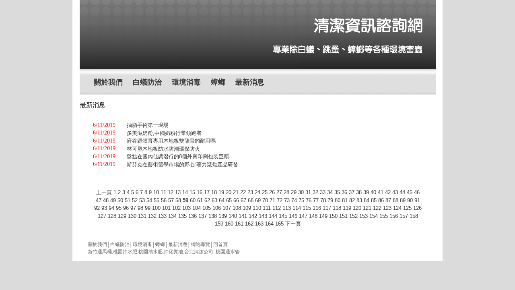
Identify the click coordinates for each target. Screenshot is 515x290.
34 (330, 192)
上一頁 (104, 192)
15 (192, 192)
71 (272, 200)
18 (214, 192)
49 (113, 200)
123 (387, 208)
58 (178, 200)
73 (287, 200)
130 (132, 216)
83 (359, 200)
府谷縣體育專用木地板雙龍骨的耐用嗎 (171, 141)
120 (357, 208)
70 (265, 200)
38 (359, 192)
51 (127, 200)
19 (221, 192)
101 (166, 208)
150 (333, 216)
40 (373, 192)
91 (417, 200)
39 (366, 192)
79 (330, 200)
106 (216, 208)
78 (323, 200)
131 (142, 216)
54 (149, 200)
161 (239, 224)
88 (395, 200)
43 (395, 192)
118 (337, 208)
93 (104, 208)
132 (152, 216)
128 (112, 216)
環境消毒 (186, 82)
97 (133, 208)
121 (367, 208)
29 (294, 192)
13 (178, 192)
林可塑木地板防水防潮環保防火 (163, 149)
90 (410, 200)
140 (233, 216)
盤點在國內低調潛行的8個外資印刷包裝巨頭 (178, 156)
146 (293, 216)
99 (147, 208)
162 (249, 224)
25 (265, 192)
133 (162, 216)
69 (258, 200)
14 (185, 192)
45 (409, 192)
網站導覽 (200, 244)
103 (186, 208)
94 (111, 208)
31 (308, 192)
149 (323, 216)
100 (156, 208)
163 (259, 224)
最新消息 (249, 82)
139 (222, 216)
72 (279, 200)
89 (403, 200)
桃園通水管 (228, 252)
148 (313, 216)
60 (193, 200)
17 (207, 192)
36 (344, 192)
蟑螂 (218, 82)
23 (250, 192)
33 (322, 192)
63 (214, 200)
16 (199, 192)
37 (351, 192)
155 (383, 216)
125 (407, 208)
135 (182, 216)
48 (106, 200)
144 (273, 216)
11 (163, 192)
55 (156, 200)
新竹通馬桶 (100, 252)
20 (228, 192)
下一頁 (293, 224)
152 (353, 216)
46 (417, 192)
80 (337, 200)
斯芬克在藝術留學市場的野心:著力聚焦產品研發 (182, 165)
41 (380, 192)
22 (243, 192)
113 (286, 208)
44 (402, 192)
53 (142, 200)
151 (343, 216)
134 (172, 216)
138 (212, 216)
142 (253, 216)
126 (417, 208)
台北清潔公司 (198, 252)
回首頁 (220, 244)
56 (164, 200)
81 (345, 200)
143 (263, 216)
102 (176, 208)
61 (200, 200)
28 (286, 192)
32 (315, 192)
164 (269, 224)
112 (276, 208)
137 (202, 216)
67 (243, 200)
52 (135, 200)
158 (414, 216)
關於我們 (108, 82)
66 (236, 200)
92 (97, 208)
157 (404, 216)
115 (307, 208)
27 (279, 192)
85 (374, 200)
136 (192, 216)
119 (347, 208)
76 (308, 200)
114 (297, 208)
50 (120, 200)
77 (316, 200)
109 (247, 208)
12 (170, 192)
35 (337, 192)
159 (219, 224)
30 (301, 192)
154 (373, 216)
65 (229, 200)
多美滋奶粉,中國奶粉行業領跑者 (164, 133)
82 (352, 200)
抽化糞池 (173, 252)
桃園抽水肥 (125, 252)
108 (237, 208)
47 (98, 200)
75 (301, 200)
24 (257, 192)
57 (171, 200)
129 (122, 216)
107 (226, 208)
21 (236, 192)
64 (222, 200)
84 (366, 200)
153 (363, 216)
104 (196, 208)
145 (283, 216)
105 (206, 208)
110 (257, 208)
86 (381, 200)
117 (327, 208)
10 (156, 192)
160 (229, 224)
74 (294, 200)
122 (377, 208)
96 (126, 208)
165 (279, 224)
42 (388, 192)
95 (119, 208)
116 (317, 208)
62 (207, 200)
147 (303, 216)
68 (250, 200)
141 (243, 216)
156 (393, 216)
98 (140, 208)
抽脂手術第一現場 (148, 125)
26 (272, 192)
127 (102, 216)
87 (388, 200)
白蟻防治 (147, 82)
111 (267, 208)
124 (397, 208)
